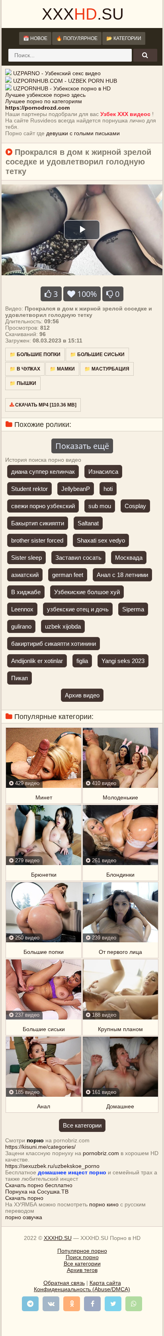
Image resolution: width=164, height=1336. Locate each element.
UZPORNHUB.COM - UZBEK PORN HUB (65, 81)
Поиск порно (82, 1257)
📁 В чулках (25, 369)
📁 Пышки (23, 383)
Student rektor (29, 488)
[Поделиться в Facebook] (92, 1303)
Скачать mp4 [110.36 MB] (45, 405)
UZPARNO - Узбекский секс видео (57, 73)
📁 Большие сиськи (97, 354)
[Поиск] (145, 55)
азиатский (25, 574)
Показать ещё (82, 446)
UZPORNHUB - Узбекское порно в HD (62, 88)
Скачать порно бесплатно (38, 1185)
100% (86, 293)
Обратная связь (64, 1283)
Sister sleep (26, 557)
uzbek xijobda (63, 626)
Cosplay (135, 506)
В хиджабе (26, 592)
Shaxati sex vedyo (101, 540)
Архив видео (82, 695)
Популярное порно (82, 1251)
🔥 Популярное (77, 38)
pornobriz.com (101, 1153)
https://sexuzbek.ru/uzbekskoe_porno (52, 1166)
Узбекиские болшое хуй (87, 592)
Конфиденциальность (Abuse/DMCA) (82, 1289)
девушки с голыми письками (83, 133)
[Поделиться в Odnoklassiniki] (71, 1303)
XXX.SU (83, 14)
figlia (82, 660)
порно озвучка (23, 1217)
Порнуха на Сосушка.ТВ (36, 1191)
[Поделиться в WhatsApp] (133, 1303)
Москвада (129, 557)
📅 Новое (35, 38)
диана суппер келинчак (43, 471)
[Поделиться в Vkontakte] (51, 1303)
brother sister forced (37, 540)
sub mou (99, 506)
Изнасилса (103, 471)
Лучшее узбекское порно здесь (45, 95)
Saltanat (88, 523)
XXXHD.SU (58, 1238)
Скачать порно (24, 1198)
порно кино (104, 1204)
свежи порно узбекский (43, 506)
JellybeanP (75, 488)
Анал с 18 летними (122, 574)
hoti (108, 488)
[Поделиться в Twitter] (113, 1303)
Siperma (133, 609)
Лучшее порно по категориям (43, 101)
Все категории (82, 1125)
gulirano (21, 626)
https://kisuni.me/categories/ (40, 1147)
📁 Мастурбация (106, 369)
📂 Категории (123, 38)
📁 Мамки (62, 369)
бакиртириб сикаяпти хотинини (53, 643)
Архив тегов (82, 1270)
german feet (67, 574)
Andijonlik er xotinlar (37, 660)
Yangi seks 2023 (123, 660)
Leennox (22, 609)
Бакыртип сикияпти (37, 523)
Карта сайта (105, 1283)
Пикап (19, 678)
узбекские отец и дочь (78, 609)
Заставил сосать (78, 557)
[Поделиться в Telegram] (30, 1303)
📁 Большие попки (35, 354)
